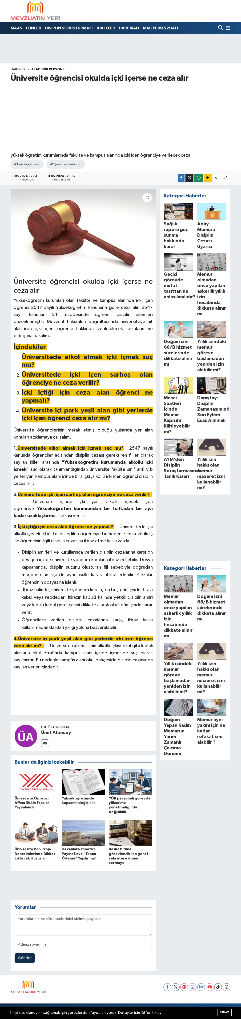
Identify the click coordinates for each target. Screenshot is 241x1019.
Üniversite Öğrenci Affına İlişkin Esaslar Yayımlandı (32, 802)
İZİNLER (33, 28)
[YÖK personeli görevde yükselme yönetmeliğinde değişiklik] (130, 782)
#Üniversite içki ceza (26, 164)
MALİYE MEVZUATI (160, 28)
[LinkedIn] (201, 987)
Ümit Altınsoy (56, 732)
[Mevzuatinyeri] (35, 11)
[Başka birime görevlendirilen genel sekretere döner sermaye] (130, 833)
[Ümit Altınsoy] (26, 736)
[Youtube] (209, 987)
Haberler (18, 69)
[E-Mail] (45, 743)
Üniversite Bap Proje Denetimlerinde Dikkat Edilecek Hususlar (35, 853)
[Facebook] (167, 987)
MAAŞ (16, 28)
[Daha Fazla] (208, 178)
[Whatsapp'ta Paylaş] (198, 178)
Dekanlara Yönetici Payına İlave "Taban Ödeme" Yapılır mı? (79, 853)
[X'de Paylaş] (189, 178)
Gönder (25, 958)
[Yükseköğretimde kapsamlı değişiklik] (83, 782)
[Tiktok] (218, 987)
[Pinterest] (184, 987)
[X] (176, 987)
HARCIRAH (129, 28)
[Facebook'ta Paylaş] (181, 178)
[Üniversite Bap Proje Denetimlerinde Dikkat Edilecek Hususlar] (36, 833)
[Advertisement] (121, 117)
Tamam (224, 1012)
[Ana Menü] (227, 28)
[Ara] (221, 28)
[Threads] (226, 987)
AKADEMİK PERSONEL (48, 69)
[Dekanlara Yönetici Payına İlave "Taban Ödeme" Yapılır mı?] (83, 833)
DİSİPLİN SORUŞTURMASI (69, 28)
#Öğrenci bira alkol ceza (65, 164)
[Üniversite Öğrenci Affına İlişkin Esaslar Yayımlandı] (36, 782)
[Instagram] (193, 987)
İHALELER (106, 28)
